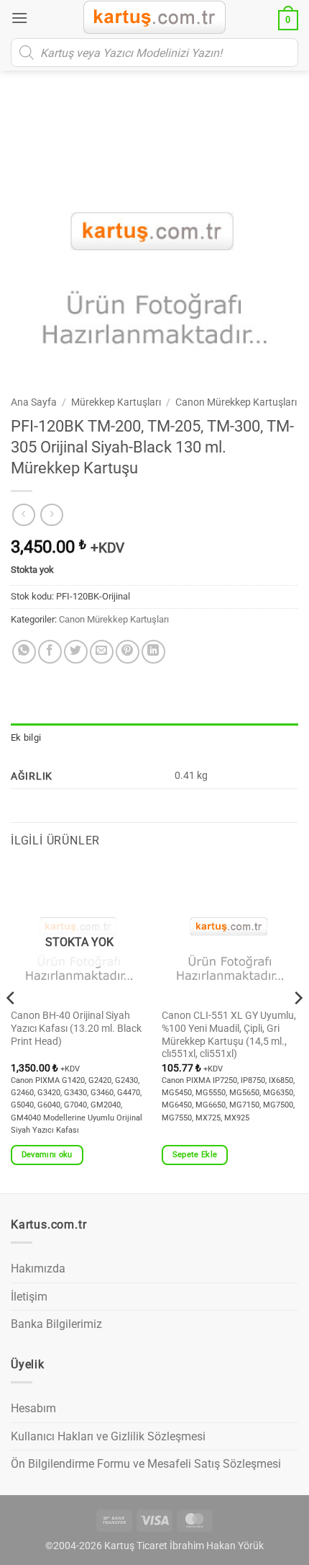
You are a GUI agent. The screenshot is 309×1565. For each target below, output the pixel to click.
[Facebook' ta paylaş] (50, 652)
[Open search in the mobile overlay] (154, 52)
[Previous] (11, 1027)
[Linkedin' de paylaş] (153, 652)
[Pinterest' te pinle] (127, 652)
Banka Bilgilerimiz (56, 1324)
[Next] (297, 1027)
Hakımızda (38, 1268)
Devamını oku (47, 1154)
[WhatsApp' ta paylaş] (24, 652)
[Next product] (23, 515)
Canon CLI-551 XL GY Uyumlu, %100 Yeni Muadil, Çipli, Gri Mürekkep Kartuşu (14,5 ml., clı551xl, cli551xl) (229, 1034)
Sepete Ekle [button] (195, 1154)
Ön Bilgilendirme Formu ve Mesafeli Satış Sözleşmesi (146, 1464)
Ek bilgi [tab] (26, 737)
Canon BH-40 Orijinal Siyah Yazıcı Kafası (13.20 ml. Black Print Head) (76, 1027)
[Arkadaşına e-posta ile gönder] (102, 652)
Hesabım (33, 1408)
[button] (19, 17)
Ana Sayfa (34, 402)
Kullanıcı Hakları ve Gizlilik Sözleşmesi (108, 1436)
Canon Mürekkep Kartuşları (236, 402)
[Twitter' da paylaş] (76, 652)
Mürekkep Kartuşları (116, 402)
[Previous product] (51, 515)
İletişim (29, 1296)
